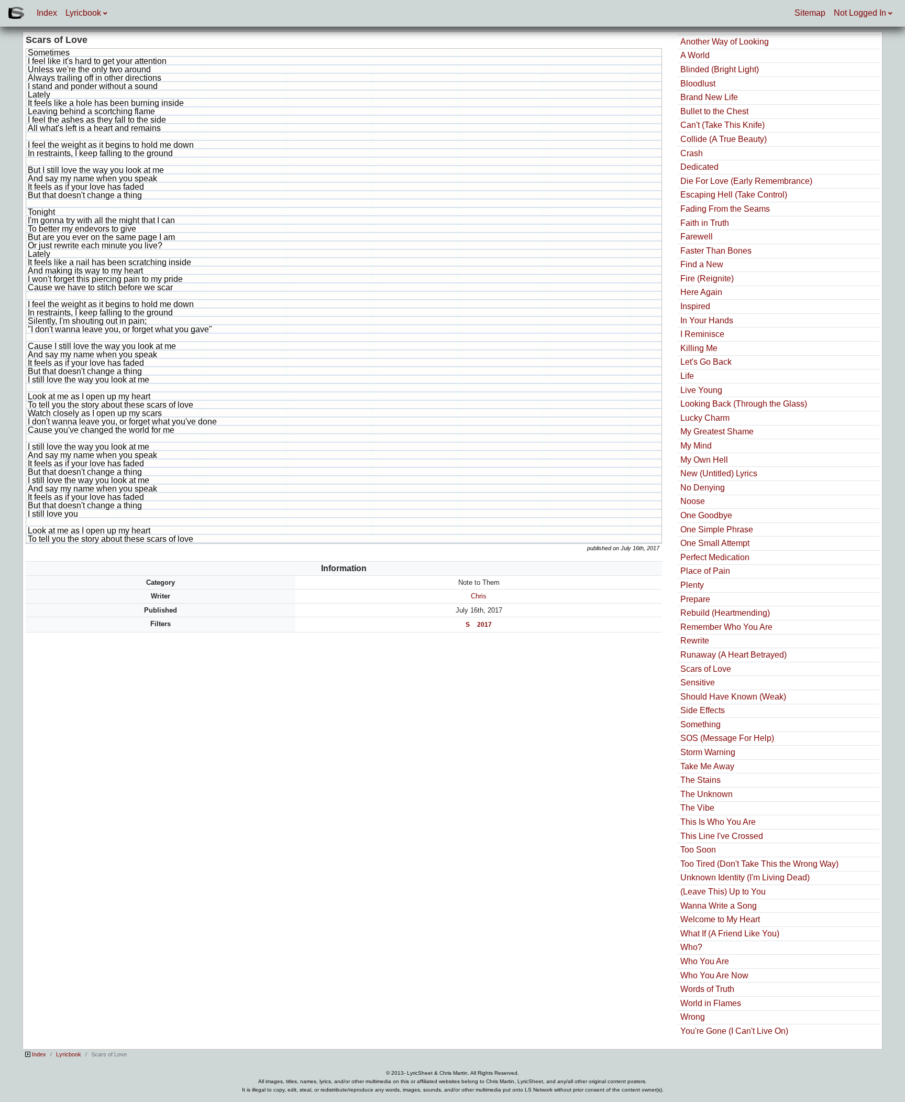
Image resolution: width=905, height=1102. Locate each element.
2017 (484, 624)
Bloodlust (697, 83)
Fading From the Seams (725, 208)
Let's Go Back (706, 361)
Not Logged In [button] (861, 12)
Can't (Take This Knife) (722, 125)
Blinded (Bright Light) (719, 69)
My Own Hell (704, 459)
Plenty (692, 585)
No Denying (702, 487)
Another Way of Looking (724, 41)
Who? (691, 947)
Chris (479, 596)
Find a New (701, 264)
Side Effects (702, 710)
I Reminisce (702, 334)
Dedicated (699, 166)
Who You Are (704, 961)
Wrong (692, 1016)
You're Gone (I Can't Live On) (734, 1031)
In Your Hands (706, 320)
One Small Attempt (714, 543)
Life (687, 376)
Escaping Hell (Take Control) (733, 194)
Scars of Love (705, 668)
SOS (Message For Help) (727, 738)
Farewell (696, 236)
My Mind (696, 445)
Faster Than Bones (716, 250)
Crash (691, 153)
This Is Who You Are (718, 821)
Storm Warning (707, 752)
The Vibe (697, 807)
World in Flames (710, 1003)
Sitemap (809, 12)
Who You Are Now (714, 975)
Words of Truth (707, 989)
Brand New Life (709, 97)
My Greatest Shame (717, 431)
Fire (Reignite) (707, 278)
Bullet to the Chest (714, 111)
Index (47, 12)
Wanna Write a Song (718, 905)
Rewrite (694, 640)
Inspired (695, 306)
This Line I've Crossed (721, 836)
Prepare (695, 599)
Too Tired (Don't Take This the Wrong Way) (759, 863)
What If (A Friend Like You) (729, 933)
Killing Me (699, 348)
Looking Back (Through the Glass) (743, 403)
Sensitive (697, 682)
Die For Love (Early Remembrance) (746, 181)
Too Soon (698, 849)
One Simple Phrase (716, 529)
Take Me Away (707, 766)
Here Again (701, 292)
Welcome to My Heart (720, 919)
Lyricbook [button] (84, 12)
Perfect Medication (714, 557)
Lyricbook (68, 1054)
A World (695, 55)
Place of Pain (705, 570)
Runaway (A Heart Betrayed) (733, 654)
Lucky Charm (705, 417)
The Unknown (706, 794)
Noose (692, 501)
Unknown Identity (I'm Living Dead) (745, 877)
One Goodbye (706, 515)
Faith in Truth (704, 223)
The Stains (700, 780)
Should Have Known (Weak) (733, 696)
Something (700, 724)
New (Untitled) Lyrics (718, 473)
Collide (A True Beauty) (723, 139)
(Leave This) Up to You (723, 891)
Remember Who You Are (726, 627)
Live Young (701, 390)
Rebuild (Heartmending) (725, 612)
